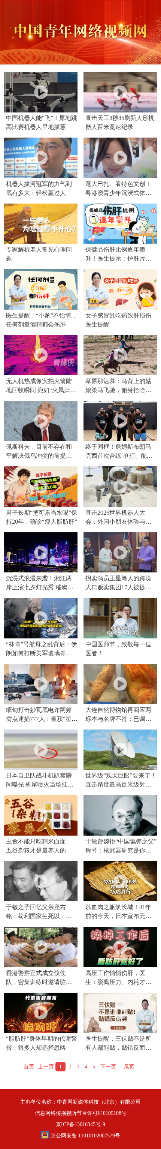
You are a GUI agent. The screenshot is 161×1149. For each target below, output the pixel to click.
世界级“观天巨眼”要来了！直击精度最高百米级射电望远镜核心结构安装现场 (121, 784)
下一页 (108, 1067)
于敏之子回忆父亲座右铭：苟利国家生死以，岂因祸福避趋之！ (39, 916)
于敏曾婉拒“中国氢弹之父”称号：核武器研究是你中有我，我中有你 (121, 850)
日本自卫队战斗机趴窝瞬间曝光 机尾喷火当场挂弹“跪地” (39, 784)
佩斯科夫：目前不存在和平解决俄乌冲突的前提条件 (39, 455)
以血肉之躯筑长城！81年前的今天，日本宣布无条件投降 (118, 916)
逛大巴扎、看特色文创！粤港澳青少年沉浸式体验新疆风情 (118, 192)
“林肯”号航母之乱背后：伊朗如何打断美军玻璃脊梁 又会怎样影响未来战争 (41, 653)
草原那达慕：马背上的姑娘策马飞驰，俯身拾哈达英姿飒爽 (118, 390)
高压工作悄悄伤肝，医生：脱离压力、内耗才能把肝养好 (118, 982)
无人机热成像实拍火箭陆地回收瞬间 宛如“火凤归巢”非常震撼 (39, 390)
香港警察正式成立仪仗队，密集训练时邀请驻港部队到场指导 (39, 982)
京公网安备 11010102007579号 (85, 1136)
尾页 (129, 1067)
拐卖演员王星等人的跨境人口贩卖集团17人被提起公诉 (118, 587)
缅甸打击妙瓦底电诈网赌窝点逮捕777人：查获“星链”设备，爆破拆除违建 (39, 718)
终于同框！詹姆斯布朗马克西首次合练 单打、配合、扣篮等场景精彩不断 (118, 455)
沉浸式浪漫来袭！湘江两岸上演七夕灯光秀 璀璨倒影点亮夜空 (39, 587)
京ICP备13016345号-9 (80, 1124)
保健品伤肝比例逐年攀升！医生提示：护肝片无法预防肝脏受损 (118, 258)
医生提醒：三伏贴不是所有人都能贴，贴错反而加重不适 (118, 1047)
